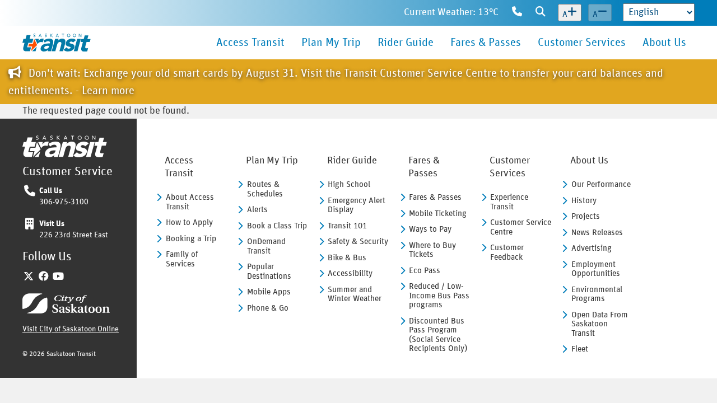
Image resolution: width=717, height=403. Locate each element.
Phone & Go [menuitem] (267, 308)
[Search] (541, 13)
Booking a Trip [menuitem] (191, 239)
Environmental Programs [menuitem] (596, 294)
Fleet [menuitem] (579, 349)
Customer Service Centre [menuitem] (520, 227)
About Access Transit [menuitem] (190, 202)
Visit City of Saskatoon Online (70, 329)
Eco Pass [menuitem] (424, 270)
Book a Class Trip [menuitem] (277, 226)
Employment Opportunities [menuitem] (595, 269)
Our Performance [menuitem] (601, 184)
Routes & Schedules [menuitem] (265, 189)
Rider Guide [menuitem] (406, 42)
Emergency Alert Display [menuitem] (356, 205)
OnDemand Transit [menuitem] (266, 246)
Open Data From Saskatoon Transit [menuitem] (599, 324)
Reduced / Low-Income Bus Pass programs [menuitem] (439, 295)
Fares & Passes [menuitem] (485, 42)
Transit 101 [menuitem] (347, 226)
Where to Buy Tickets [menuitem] (432, 250)
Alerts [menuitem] (257, 209)
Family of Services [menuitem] (182, 259)
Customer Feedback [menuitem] (507, 252)
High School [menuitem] (349, 184)
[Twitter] (28, 277)
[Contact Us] (517, 13)
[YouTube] (58, 277)
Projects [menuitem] (585, 216)
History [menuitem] (584, 200)
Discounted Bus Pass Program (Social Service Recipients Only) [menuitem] (438, 335)
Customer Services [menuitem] (582, 42)
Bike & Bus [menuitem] (347, 258)
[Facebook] (44, 277)
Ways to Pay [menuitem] (430, 229)
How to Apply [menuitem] (189, 222)
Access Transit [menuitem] (250, 42)
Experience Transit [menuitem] (509, 202)
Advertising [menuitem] (591, 248)
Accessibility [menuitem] (350, 273)
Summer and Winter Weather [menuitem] (354, 294)
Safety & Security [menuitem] (358, 241)
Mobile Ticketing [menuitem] (438, 213)
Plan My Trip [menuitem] (331, 42)
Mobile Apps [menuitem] (269, 292)
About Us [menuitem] (664, 42)
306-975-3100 (64, 202)
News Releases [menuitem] (597, 232)
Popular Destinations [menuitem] (269, 271)
